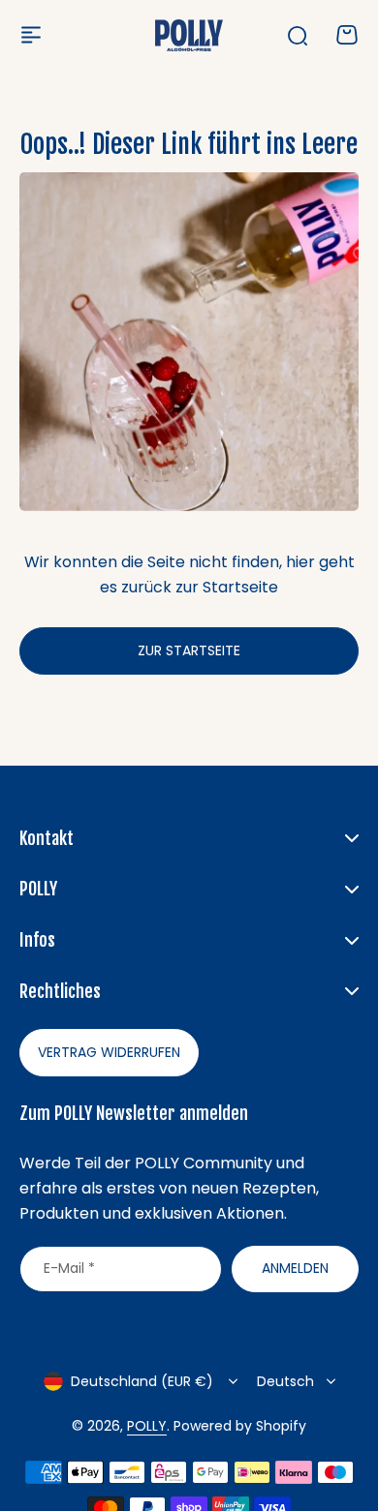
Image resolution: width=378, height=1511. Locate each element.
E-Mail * (69, 1268)
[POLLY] (189, 35)
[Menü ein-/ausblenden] (31, 35)
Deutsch (285, 1381)
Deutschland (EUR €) (142, 1381)
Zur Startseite (189, 650)
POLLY (147, 1425)
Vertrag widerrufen (109, 1052)
